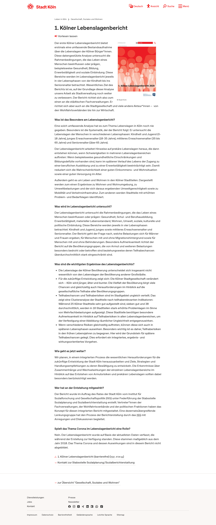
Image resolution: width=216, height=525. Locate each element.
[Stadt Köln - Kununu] (92, 506)
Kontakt (31, 506)
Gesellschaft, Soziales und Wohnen (86, 19)
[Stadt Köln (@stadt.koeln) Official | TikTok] (101, 506)
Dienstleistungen (35, 497)
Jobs (29, 501)
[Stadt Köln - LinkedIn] (87, 506)
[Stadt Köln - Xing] (83, 506)
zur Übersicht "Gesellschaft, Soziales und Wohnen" (89, 482)
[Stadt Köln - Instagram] (74, 506)
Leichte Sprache (104, 515)
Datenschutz (47, 515)
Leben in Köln (60, 19)
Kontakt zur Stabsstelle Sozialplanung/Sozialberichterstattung (96, 462)
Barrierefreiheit (65, 515)
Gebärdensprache (84, 515)
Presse (71, 497)
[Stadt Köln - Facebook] (69, 506)
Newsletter (73, 501)
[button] (183, 6)
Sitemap (120, 515)
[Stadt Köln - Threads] (78, 506)
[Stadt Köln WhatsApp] (96, 506)
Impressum (32, 515)
